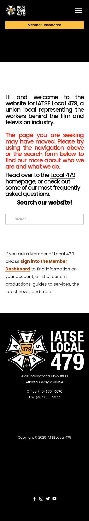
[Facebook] (34, 499)
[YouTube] (54, 499)
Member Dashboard (44, 25)
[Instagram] (41, 499)
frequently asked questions (42, 190)
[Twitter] (48, 499)
